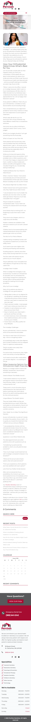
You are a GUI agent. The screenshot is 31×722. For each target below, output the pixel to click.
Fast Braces (19, 25)
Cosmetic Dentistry (9, 665)
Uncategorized (15, 27)
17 (4, 571)
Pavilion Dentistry (10, 485)
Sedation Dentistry (9, 675)
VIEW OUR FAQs (15, 601)
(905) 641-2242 (12, 615)
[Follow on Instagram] (15, 8)
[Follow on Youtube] (18, 8)
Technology (7, 683)
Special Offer (30, 361)
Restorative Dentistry (10, 667)
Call (20, 499)
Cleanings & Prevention (10, 670)
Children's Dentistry (9, 678)
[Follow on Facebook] (12, 8)
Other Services (8, 680)
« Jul (4, 579)
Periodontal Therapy (9, 672)
